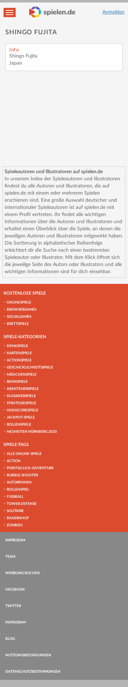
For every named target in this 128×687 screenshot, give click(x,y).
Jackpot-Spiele (21, 417)
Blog (10, 639)
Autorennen (19, 482)
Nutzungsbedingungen (28, 655)
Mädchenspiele (22, 374)
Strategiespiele (21, 403)
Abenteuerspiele (23, 389)
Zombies (14, 525)
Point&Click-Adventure (30, 468)
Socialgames (19, 317)
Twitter (13, 606)
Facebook (15, 589)
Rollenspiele (19, 424)
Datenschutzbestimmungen (32, 671)
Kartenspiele (19, 353)
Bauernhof (18, 518)
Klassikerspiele (21, 396)
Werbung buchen (22, 573)
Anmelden (113, 12)
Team (10, 556)
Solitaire (15, 511)
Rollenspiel (18, 489)
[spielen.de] (52, 12)
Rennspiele (17, 381)
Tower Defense (22, 504)
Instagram (15, 622)
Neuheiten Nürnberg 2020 (32, 431)
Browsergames (21, 309)
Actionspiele (19, 360)
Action (14, 461)
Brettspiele (18, 324)
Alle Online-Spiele (24, 454)
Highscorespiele (22, 410)
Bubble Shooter (22, 475)
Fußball (15, 496)
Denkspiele (17, 346)
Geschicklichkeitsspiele (30, 367)
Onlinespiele (19, 302)
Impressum (15, 540)
